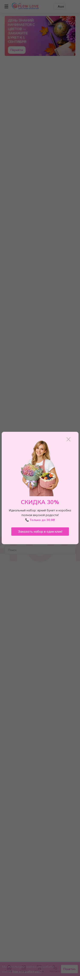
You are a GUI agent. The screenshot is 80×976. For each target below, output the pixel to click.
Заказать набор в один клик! (40, 531)
